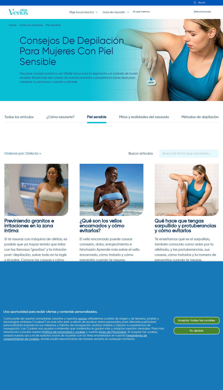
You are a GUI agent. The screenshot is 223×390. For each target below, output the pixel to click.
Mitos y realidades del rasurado (144, 117)
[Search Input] (194, 3)
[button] (22, 153)
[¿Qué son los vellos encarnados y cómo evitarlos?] (112, 190)
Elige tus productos (82, 12)
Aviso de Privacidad (112, 332)
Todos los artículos (31, 25)
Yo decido (196, 330)
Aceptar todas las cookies (196, 320)
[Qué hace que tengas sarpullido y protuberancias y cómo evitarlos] (187, 190)
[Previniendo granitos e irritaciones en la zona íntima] (36, 190)
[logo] (18, 12)
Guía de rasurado (114, 12)
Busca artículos (141, 153)
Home (12, 25)
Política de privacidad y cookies (64, 332)
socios (82, 318)
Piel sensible (96, 117)
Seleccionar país (202, 12)
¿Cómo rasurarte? (60, 117)
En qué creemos (141, 12)
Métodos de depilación (200, 117)
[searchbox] (209, 2)
